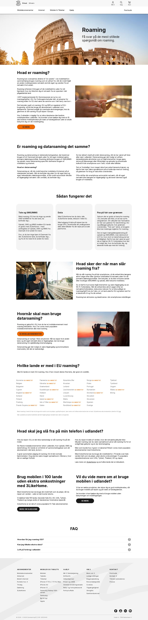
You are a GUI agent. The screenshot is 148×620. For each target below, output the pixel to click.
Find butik (128, 10)
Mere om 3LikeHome (28, 509)
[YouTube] (120, 610)
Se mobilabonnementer (30, 334)
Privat (24, 3)
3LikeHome (91, 462)
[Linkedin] (125, 610)
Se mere (26, 127)
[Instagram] (130, 610)
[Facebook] (115, 610)
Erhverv (31, 3)
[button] (74, 539)
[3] (18, 3)
